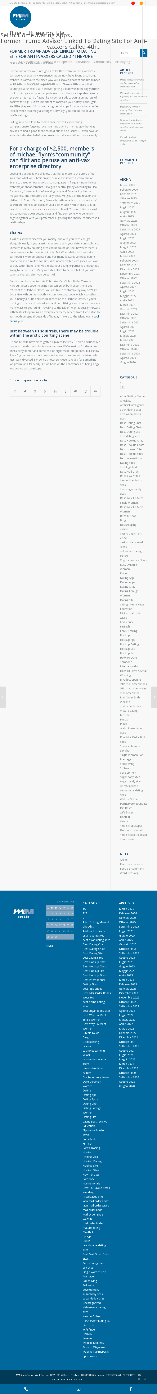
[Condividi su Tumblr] (65, 391)
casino (124, 529)
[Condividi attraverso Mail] (96, 391)
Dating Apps (127, 582)
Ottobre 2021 (128, 318)
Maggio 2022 (128, 296)
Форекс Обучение (131, 830)
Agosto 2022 (128, 287)
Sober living (127, 764)
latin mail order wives (133, 688)
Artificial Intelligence (132, 405)
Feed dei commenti (132, 868)
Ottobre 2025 (128, 198)
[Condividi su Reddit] (85, 391)
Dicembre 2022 (129, 269)
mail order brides (130, 706)
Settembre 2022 (130, 282)
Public (123, 724)
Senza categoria (130, 746)
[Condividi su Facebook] (15, 391)
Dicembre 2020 (129, 344)
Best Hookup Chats (132, 445)
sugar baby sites (130, 777)
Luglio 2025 (127, 207)
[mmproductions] (133, 3)
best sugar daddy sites (96, 1010)
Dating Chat (127, 586)
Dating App (127, 578)
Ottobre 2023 (128, 225)
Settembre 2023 (130, 229)
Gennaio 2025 (128, 220)
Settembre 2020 (130, 353)
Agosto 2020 (128, 358)
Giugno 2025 (128, 212)
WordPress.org (129, 873)
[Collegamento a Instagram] (22, 106)
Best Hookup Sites (131, 454)
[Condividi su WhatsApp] (35, 391)
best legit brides (130, 467)
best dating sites (130, 436)
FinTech (125, 626)
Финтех (125, 821)
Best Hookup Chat (131, 440)
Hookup (125, 635)
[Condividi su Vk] (75, 391)
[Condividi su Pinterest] (45, 391)
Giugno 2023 (128, 242)
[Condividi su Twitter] (25, 391)
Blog (123, 520)
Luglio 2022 (127, 291)
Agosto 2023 (128, 234)
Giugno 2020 (128, 362)
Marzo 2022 (127, 305)
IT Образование (130, 679)
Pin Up (124, 719)
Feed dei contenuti (131, 864)
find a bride (127, 622)
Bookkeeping (128, 524)
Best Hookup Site (131, 449)
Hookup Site (127, 649)
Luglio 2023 (127, 238)
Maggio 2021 (128, 335)
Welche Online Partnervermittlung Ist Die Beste (133, 803)
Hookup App (127, 639)
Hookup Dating (129, 644)
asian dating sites (130, 409)
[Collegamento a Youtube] (16, 106)
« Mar (49, 945)
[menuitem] (133, 3)
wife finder (126, 812)
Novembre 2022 (130, 274)
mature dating (128, 710)
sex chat (125, 750)
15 (121, 383)
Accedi (124, 860)
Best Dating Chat (130, 423)
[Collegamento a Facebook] (11, 106)
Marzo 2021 (127, 340)
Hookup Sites (128, 653)
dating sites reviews (132, 604)
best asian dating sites (96, 940)
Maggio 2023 (128, 247)
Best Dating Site (130, 431)
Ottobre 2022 (128, 278)
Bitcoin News (128, 516)
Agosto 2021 (128, 327)
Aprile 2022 (127, 300)
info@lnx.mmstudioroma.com (99, 2)
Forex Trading (128, 631)
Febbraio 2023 (129, 260)
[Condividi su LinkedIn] (55, 391)
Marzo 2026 (127, 185)
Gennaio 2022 (128, 309)
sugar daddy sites (131, 781)
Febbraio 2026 (129, 189)
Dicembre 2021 (129, 313)
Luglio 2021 (127, 331)
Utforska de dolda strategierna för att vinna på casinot (133, 141)
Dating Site (127, 600)
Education (126, 609)
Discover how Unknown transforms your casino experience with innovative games (132, 125)
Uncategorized (129, 786)
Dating (124, 573)
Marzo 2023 (127, 256)
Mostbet (125, 715)
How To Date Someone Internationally (129, 662)
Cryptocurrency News (133, 560)
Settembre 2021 (130, 322)
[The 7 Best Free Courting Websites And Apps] (3, 697)
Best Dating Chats (131, 427)
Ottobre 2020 (128, 349)
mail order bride (130, 693)
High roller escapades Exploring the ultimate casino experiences (133, 96)
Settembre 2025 (130, 203)
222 (122, 387)
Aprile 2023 (127, 251)
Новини (125, 817)
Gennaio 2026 (128, 194)
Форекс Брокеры (131, 825)
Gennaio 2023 (128, 265)
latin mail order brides (133, 684)
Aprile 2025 (127, 216)
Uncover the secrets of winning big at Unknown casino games (131, 110)
